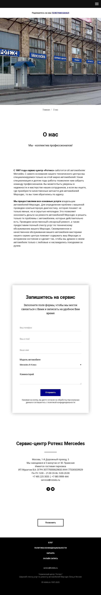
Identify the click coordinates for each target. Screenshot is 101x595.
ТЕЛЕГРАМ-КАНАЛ (60, 13)
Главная (46, 379)
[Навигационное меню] (97, 4)
